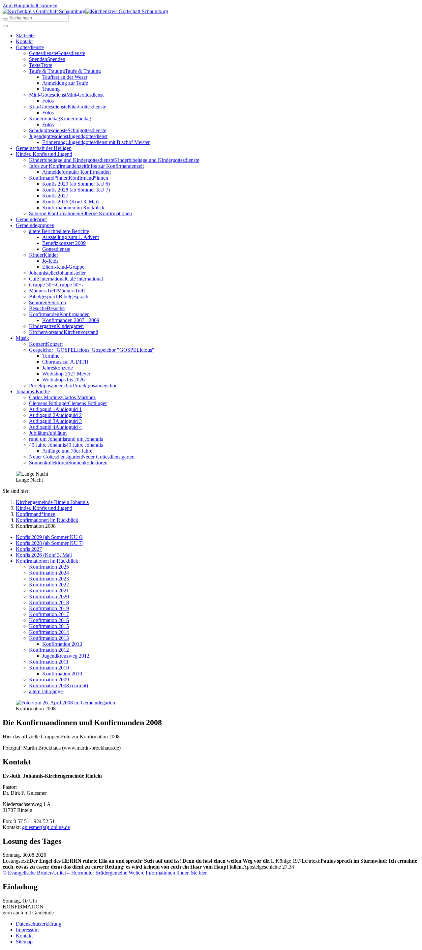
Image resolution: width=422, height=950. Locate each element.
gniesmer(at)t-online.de (46, 827)
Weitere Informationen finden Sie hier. (167, 873)
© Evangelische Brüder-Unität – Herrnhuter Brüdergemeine (65, 873)
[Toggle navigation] (5, 26)
